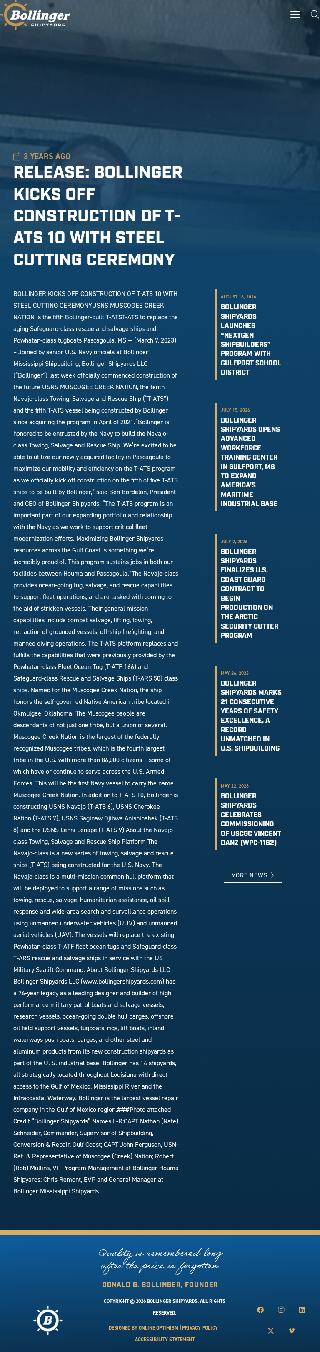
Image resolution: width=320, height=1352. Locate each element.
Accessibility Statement (165, 1339)
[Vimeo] (291, 1330)
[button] (295, 15)
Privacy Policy (200, 1328)
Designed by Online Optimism (143, 1328)
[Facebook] (260, 1310)
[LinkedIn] (302, 1310)
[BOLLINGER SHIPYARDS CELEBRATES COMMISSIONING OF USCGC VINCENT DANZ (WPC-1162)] (252, 814)
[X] (270, 1330)
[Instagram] (281, 1310)
